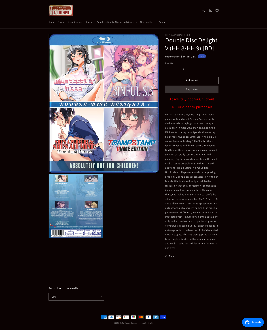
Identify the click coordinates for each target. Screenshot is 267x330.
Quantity (169, 63)
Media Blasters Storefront (129, 323)
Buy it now (192, 89)
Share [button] (171, 256)
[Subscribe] (100, 297)
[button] (116, 22)
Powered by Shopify (146, 323)
